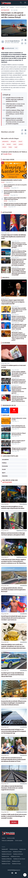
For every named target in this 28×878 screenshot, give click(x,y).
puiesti (21, 144)
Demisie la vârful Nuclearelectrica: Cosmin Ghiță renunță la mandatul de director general (19, 390)
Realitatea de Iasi (5, 856)
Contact (3, 838)
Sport (5, 206)
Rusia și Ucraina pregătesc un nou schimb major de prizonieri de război (12, 507)
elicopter (13, 141)
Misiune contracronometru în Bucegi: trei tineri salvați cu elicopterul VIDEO (13, 534)
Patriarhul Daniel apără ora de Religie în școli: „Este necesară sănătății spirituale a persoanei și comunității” (19, 272)
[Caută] (20, 3)
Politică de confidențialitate (7, 840)
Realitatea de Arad (16, 861)
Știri (7, 7)
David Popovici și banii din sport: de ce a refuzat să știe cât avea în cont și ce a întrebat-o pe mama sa (13, 618)
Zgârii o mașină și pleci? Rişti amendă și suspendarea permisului (15, 198)
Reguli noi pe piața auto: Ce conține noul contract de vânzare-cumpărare (19, 381)
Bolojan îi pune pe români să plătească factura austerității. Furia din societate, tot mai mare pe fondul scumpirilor (15, 120)
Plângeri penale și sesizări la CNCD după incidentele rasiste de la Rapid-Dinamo (15, 204)
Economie (6, 195)
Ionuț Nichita (23, 585)
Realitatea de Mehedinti (7, 858)
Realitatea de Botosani (18, 854)
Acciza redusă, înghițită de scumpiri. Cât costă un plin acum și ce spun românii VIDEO (19, 374)
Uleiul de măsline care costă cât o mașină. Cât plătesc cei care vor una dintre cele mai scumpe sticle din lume (13, 646)
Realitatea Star (22, 849)
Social (2, 182)
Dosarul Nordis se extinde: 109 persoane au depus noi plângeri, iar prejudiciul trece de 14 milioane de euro (13, 703)
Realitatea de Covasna (6, 851)
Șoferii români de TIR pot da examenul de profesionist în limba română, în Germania (15, 192)
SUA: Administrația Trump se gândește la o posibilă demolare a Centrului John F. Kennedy (19, 327)
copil (15, 147)
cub (3, 144)
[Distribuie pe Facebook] (25, 40)
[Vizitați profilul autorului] (2, 41)
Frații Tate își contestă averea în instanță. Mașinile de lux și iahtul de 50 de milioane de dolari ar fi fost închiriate (13, 760)
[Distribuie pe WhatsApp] (22, 43)
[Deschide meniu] (25, 3)
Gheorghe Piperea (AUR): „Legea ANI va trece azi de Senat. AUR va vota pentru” (19, 310)
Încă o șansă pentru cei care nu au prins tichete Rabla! (18, 427)
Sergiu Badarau (15, 41)
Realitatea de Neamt (6, 861)
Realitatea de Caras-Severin (19, 858)
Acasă (4, 7)
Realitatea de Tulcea (6, 863)
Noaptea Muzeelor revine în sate (11, 180)
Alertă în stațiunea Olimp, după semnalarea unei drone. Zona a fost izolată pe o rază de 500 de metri (15, 112)
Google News (7, 154)
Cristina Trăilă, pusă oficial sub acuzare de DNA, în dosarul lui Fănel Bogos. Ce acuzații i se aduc (14, 816)
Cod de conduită (18, 840)
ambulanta (5, 141)
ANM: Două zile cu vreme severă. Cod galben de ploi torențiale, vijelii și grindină (15, 105)
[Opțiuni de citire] (25, 875)
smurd (20, 141)
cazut (14, 144)
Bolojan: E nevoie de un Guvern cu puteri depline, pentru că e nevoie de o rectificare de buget (19, 319)
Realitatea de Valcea (17, 851)
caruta (4, 147)
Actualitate (12, 7)
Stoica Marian (23, 504)
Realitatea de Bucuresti (6, 854)
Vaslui (10, 147)
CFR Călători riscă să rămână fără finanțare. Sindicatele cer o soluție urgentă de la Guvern (12, 788)
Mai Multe (14, 822)
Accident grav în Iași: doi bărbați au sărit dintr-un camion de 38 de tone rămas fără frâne (12, 674)
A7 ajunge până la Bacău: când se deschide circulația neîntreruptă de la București (13, 589)
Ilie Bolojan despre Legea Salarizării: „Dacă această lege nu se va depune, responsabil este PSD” (13, 302)
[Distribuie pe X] (25, 43)
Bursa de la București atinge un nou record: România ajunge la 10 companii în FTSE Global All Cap (13, 731)
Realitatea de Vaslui (22, 530)
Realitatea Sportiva (14, 849)
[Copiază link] (22, 40)
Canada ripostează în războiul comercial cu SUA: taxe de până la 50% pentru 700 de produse (19, 399)
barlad (9, 144)
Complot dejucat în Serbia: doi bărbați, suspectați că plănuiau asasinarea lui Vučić (14, 99)
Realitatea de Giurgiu (16, 863)
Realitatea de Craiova (15, 856)
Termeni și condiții (11, 838)
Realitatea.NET (5, 849)
